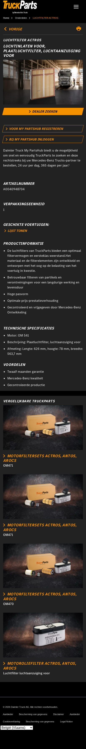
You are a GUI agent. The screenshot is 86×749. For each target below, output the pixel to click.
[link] (43, 111)
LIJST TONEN (17, 231)
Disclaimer (58, 714)
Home (6, 18)
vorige (15, 29)
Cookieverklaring (11, 721)
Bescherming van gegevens (33, 714)
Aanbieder (8, 714)
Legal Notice (66, 721)
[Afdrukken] (79, 28)
